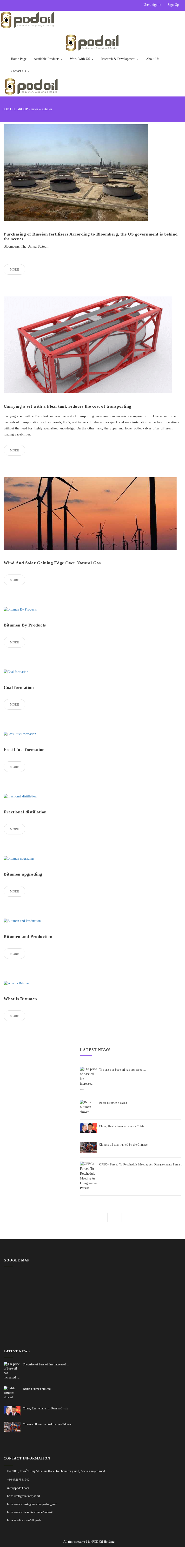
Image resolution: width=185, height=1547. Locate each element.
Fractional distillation (25, 812)
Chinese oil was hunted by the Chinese (123, 1144)
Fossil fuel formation (24, 749)
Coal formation (19, 687)
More (14, 269)
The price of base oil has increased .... (123, 1069)
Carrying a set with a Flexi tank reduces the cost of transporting (67, 406)
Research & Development (118, 59)
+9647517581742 (18, 1479)
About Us (152, 59)
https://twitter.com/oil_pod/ (24, 1520)
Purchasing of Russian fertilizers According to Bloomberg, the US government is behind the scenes (91, 236)
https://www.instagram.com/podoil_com (32, 1504)
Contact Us (19, 71)
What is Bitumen (20, 998)
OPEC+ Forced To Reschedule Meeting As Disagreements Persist (140, 1164)
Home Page (18, 59)
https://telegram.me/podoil (23, 1496)
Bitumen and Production (28, 936)
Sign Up (173, 5)
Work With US (80, 59)
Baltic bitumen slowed (113, 1103)
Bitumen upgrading (23, 874)
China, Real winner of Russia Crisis (121, 1126)
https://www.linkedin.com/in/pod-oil (30, 1512)
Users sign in (152, 5)
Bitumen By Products (25, 625)
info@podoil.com (18, 1488)
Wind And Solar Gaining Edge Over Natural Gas (52, 562)
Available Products (47, 59)
